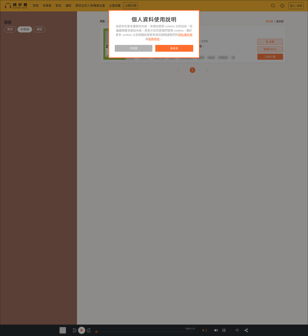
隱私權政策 (185, 34)
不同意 (133, 48)
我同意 (174, 48)
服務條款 (154, 39)
